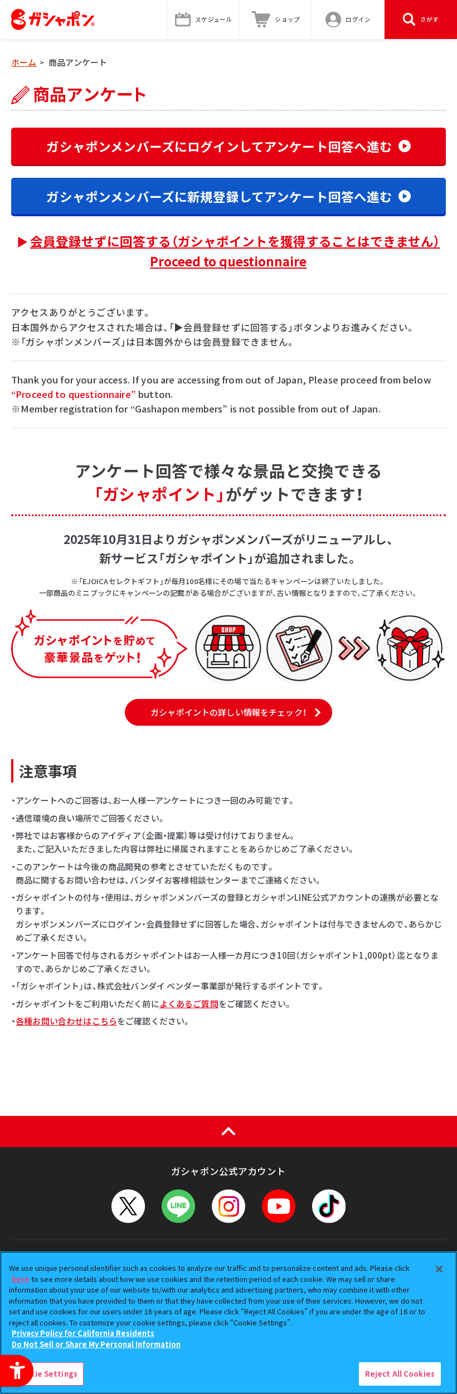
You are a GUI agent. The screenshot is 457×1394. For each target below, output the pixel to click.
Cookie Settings (46, 1373)
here (21, 1279)
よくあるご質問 (188, 1003)
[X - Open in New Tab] (128, 1206)
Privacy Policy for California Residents (83, 1333)
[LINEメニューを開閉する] (178, 1206)
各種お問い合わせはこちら (66, 1021)
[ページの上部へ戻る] (228, 1131)
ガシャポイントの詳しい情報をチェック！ (228, 712)
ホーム (23, 62)
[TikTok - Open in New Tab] (329, 1206)
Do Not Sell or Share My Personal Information (96, 1344)
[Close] (439, 1269)
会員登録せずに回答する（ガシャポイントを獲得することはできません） (235, 251)
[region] (228, 1322)
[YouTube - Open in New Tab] (278, 1206)
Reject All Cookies (400, 1373)
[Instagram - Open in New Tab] (228, 1206)
